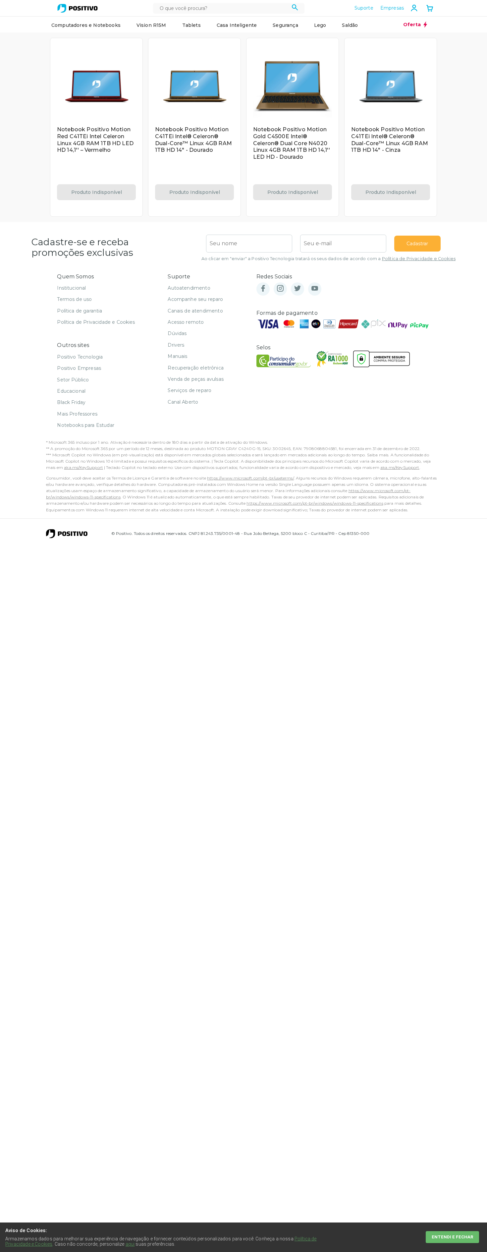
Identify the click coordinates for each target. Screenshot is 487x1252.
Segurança (285, 25)
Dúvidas (177, 333)
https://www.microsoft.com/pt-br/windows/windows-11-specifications (314, 503)
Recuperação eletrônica (196, 368)
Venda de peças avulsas (196, 379)
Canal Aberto (183, 402)
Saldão (350, 25)
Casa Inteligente (237, 25)
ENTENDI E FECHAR (452, 1236)
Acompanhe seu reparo (195, 299)
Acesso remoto (186, 322)
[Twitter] (297, 289)
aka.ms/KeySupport (83, 467)
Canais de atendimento (195, 311)
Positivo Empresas (79, 368)
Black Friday (71, 402)
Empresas (392, 8)
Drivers (176, 345)
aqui (130, 1244)
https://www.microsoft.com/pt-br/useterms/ (250, 478)
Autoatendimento (189, 288)
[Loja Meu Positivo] (77, 8)
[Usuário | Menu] (414, 8)
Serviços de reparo (189, 390)
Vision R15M (151, 25)
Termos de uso (74, 299)
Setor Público (73, 380)
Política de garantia (79, 311)
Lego (320, 25)
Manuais (177, 356)
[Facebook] (263, 289)
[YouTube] (314, 289)
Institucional (71, 288)
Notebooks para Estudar (85, 425)
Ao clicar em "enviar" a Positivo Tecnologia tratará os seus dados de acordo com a (328, 258)
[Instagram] (280, 289)
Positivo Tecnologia (80, 357)
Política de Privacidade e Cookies (419, 258)
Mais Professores (77, 414)
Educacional (71, 391)
